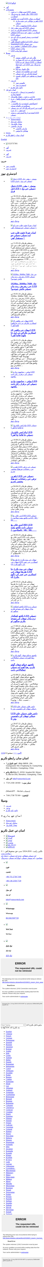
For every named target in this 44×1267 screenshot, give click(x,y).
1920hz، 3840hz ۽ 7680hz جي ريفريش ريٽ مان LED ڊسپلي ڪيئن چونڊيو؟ (24, 286)
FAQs (8, 133)
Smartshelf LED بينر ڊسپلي (21, 44)
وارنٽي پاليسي (16, 126)
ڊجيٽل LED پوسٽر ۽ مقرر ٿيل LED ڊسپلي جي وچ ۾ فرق (23, 189)
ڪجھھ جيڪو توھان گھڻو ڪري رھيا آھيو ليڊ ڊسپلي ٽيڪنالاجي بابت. (23, 667)
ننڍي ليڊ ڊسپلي (15, 856)
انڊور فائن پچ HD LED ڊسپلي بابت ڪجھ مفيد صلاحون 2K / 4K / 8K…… (24, 527)
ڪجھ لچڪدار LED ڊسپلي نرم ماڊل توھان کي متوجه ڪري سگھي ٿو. (23, 618)
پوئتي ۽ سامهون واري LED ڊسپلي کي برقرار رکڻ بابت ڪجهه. (24, 384)
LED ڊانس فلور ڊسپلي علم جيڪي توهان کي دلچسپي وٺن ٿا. (24, 716)
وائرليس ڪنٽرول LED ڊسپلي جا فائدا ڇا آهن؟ (22, 433)
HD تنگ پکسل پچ (22, 69)
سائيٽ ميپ (5, 854)
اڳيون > (18, 753)
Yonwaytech (15, 119)
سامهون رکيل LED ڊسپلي (26, 26)
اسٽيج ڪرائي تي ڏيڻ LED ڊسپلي (24, 30)
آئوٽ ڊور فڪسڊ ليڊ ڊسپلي (26, 71)
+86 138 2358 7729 (13, 881)
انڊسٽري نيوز (21, 85)
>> (14, 753)
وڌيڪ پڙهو (15, 221)
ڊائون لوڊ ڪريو (17, 87)
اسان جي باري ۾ (13, 117)
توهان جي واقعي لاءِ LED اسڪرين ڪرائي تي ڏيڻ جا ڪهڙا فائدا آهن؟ (23, 333)
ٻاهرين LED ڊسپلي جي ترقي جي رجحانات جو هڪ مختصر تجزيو (23, 479)
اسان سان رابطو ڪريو (15, 135)
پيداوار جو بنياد (16, 122)
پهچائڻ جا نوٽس (22, 131)
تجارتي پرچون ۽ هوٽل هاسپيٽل (23, 97)
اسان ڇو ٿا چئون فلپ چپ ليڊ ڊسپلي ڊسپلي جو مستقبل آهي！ (23, 235)
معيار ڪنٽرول (16, 124)
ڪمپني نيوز (20, 83)
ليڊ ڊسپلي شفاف (29, 856)
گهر (7, 7)
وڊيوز (13, 55)
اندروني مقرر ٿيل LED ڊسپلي (23, 28)
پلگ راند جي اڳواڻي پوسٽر (26, 58)
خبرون (13, 81)
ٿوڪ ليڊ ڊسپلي (15, 858)
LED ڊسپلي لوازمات (19, 51)
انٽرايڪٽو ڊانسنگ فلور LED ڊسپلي (24, 42)
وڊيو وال (4, 858)
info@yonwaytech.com (21, 779)
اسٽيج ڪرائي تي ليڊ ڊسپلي (26, 74)
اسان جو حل (11, 90)
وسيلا (8, 53)
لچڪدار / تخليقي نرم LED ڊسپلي (24, 46)
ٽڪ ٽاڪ (9, 956)
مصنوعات (10, 10)
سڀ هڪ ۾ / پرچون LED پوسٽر (23, 12)
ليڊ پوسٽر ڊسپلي (28, 858)
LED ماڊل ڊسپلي (18, 49)
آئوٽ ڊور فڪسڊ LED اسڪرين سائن (25, 19)
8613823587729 (12, 918)
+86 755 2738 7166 (13, 877)
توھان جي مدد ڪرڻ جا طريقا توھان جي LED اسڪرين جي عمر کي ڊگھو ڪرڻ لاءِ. (23, 573)
